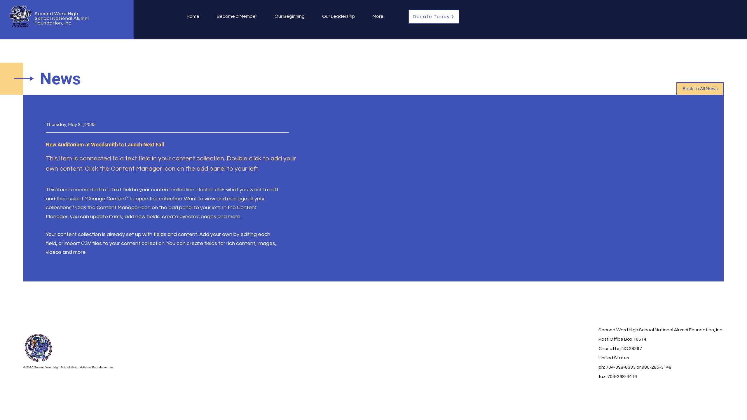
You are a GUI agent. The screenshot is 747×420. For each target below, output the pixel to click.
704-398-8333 (621, 367)
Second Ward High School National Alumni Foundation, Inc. (62, 18)
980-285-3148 (656, 367)
